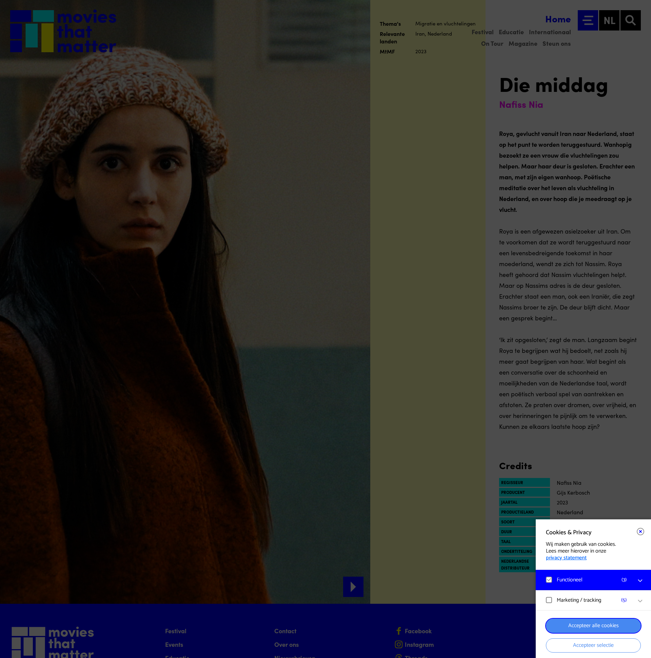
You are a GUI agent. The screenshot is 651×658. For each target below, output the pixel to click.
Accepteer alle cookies (593, 625)
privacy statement (566, 557)
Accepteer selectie (593, 645)
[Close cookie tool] (640, 531)
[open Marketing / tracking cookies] (640, 601)
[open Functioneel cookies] (640, 581)
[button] (586, 579)
